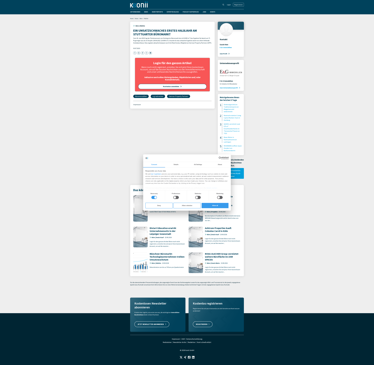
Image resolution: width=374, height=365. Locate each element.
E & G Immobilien (226, 47)
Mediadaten (167, 342)
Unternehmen (135, 12)
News (146, 12)
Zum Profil (223, 54)
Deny (159, 205)
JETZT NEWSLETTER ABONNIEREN (151, 324)
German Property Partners (178, 96)
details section (212, 188)
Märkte (146, 18)
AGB (183, 339)
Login (229, 5)
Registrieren (238, 5)
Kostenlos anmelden (171, 86)
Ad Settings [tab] (198, 164)
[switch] (176, 197)
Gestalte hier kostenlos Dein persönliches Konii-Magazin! (231, 173)
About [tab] (220, 164)
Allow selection (187, 205)
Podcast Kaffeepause (191, 12)
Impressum (137, 104)
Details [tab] (176, 164)
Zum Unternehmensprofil (229, 88)
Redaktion (191, 342)
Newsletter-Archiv (179, 342)
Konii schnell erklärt (204, 342)
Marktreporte (157, 12)
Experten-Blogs (173, 12)
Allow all (215, 205)
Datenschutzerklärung (194, 339)
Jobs (204, 12)
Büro (141, 18)
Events (212, 12)
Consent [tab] (154, 164)
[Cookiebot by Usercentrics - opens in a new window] (220, 158)
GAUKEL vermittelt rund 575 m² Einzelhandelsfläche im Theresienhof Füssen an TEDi (232, 128)
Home (132, 18)
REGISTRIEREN (201, 324)
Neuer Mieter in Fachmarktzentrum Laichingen (230, 139)
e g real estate (158, 96)
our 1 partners (156, 174)
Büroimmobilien (141, 96)
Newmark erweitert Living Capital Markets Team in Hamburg (232, 117)
